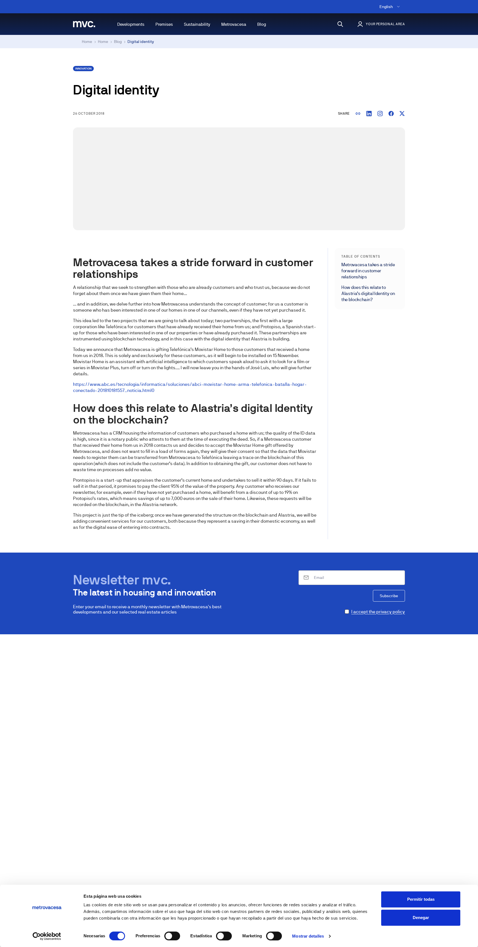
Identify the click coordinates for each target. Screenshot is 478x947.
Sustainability (197, 24)
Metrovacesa (233, 24)
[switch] (172, 935)
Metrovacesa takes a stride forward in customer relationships (368, 270)
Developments (130, 24)
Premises (164, 24)
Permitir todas (421, 899)
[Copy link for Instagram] (380, 113)
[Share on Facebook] (391, 113)
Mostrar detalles (308, 936)
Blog (261, 24)
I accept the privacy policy (378, 611)
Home (87, 41)
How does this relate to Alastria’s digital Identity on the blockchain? (368, 293)
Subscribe (389, 596)
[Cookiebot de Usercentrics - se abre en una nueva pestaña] (47, 936)
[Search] (340, 24)
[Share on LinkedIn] (369, 113)
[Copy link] (358, 113)
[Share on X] (402, 113)
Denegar (421, 917)
